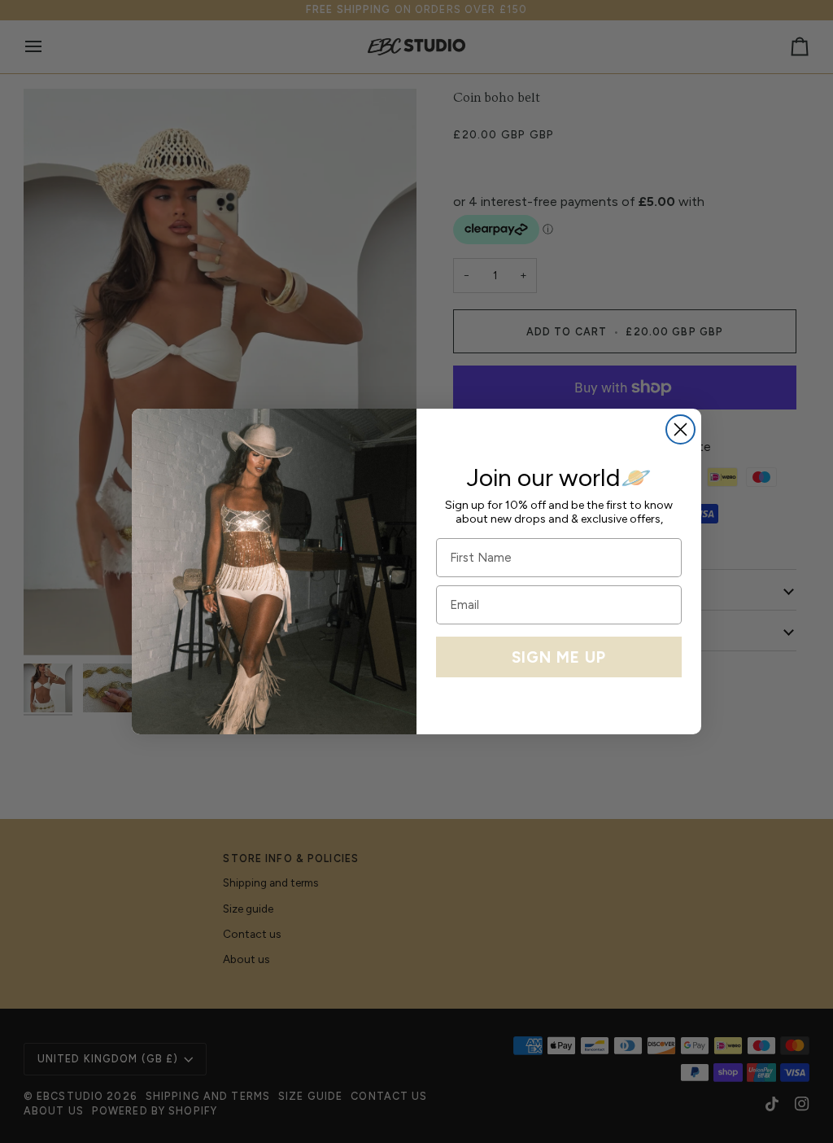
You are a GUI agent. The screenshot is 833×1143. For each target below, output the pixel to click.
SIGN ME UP (559, 657)
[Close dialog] (680, 429)
